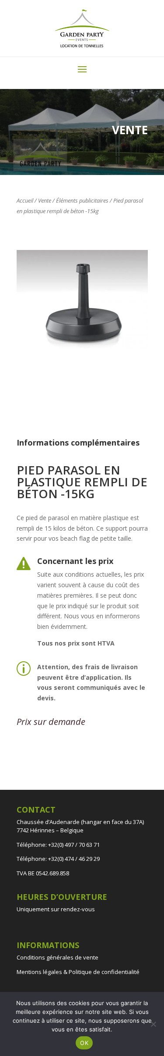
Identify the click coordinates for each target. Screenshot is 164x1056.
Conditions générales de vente (57, 957)
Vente (44, 200)
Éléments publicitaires (82, 200)
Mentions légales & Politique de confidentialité (78, 972)
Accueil (25, 200)
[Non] (153, 1024)
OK (84, 1042)
